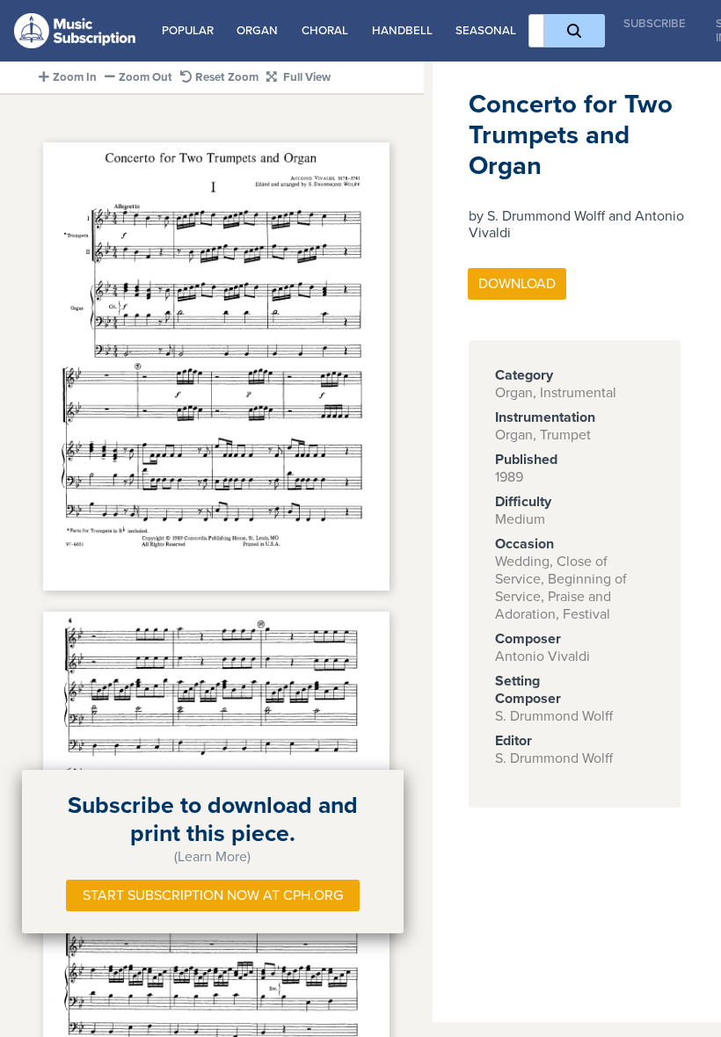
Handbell (402, 31)
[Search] (574, 30)
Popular (188, 31)
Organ (257, 31)
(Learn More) (212, 857)
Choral (325, 31)
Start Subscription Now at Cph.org (213, 895)
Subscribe (654, 24)
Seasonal (485, 31)
